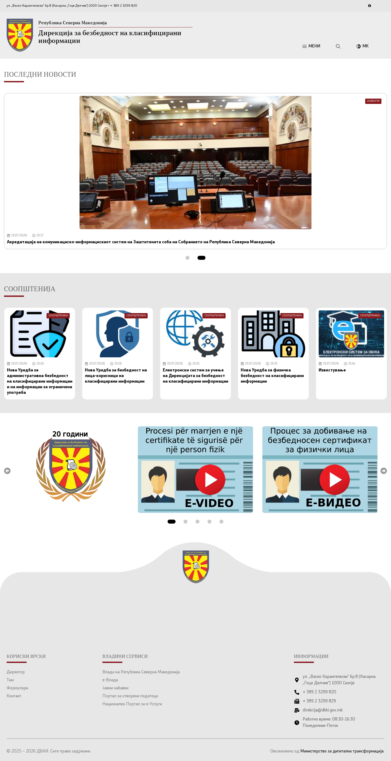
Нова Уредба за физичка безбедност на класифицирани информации (272, 376)
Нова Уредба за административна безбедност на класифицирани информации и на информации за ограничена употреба (39, 381)
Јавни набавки (115, 688)
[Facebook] (369, 6)
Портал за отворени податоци (130, 696)
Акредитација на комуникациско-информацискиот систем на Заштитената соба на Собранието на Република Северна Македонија (141, 242)
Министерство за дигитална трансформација (342, 751)
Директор (16, 672)
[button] (188, 258)
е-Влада (110, 680)
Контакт (14, 696)
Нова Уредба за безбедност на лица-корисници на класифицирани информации (116, 376)
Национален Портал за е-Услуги (132, 704)
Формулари (17, 688)
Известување (332, 370)
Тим (10, 680)
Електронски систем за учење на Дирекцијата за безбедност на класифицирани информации (195, 376)
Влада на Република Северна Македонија (141, 672)
